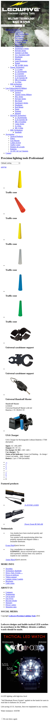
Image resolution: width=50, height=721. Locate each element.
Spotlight (18, 86)
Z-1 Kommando (21, 72)
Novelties (9, 569)
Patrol (17, 109)
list (5, 167)
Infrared (18, 59)
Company (9, 592)
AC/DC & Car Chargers (19, 151)
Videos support (11, 577)
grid (2, 167)
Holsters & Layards (17, 147)
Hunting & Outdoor (13, 30)
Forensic (18, 111)
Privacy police (11, 605)
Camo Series (19, 124)
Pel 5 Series (19, 38)
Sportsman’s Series (22, 49)
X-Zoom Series (20, 42)
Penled (17, 63)
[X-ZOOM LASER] (15, 505)
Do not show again (10, 719)
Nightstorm (19, 46)
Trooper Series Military (23, 95)
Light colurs (10, 583)
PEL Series (19, 97)
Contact (8, 153)
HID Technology (16, 130)
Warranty (9, 603)
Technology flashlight (14, 571)
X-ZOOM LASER (32, 505)
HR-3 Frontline (20, 80)
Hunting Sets (19, 36)
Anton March (10, 560)
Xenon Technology (17, 67)
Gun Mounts (15, 141)
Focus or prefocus (12, 575)
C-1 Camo (19, 69)
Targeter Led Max (21, 53)
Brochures (9, 581)
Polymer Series (20, 51)
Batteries (13, 149)
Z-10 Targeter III (21, 78)
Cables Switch (15, 143)
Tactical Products (16, 136)
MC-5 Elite (19, 128)
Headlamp (18, 57)
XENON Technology (18, 115)
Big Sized (18, 44)
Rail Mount (19, 107)
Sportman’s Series (21, 103)
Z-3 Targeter (19, 74)
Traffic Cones (15, 145)
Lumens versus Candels (14, 579)
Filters (12, 138)
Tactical (18, 92)
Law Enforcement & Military (16, 88)
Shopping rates (11, 607)
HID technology (16, 84)
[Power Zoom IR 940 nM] (15, 524)
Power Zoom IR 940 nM (34, 524)
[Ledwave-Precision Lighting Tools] (21, 23)
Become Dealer (11, 601)
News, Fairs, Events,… (14, 573)
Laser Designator (21, 61)
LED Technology (16, 32)
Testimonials (10, 594)
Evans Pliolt (10, 545)
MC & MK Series (21, 65)
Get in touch (10, 596)
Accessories (10, 134)
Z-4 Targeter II (20, 76)
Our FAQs (9, 599)
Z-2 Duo (18, 82)
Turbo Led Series (21, 40)
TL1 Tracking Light (22, 55)
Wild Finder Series (21, 34)
